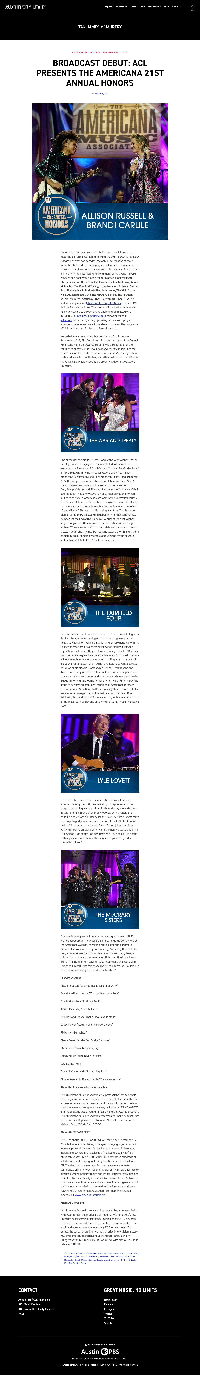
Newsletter (121, 6)
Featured (95, 52)
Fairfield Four (92, 1256)
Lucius (126, 1256)
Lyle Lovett (76, 1260)
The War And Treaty (77, 1263)
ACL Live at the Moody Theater (36, 1309)
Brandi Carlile (132, 1253)
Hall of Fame (154, 6)
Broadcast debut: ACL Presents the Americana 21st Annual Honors (100, 73)
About (175, 6)
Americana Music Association (90, 1253)
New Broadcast (111, 52)
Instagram (110, 1309)
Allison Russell (70, 1253)
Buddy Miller (69, 1256)
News (142, 6)
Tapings (108, 6)
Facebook (109, 1304)
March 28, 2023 (101, 93)
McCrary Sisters (88, 1260)
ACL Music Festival (29, 1304)
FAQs (21, 1314)
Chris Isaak (80, 1256)
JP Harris (118, 1256)
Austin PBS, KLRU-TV (104, 1344)
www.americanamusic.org (90, 1195)
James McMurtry (106, 1256)
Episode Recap (79, 52)
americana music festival (115, 1253)
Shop (166, 6)
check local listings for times (104, 303)
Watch (133, 6)
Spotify (108, 1323)
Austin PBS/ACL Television (34, 1300)
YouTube (109, 1318)
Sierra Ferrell (116, 1260)
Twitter (108, 1314)
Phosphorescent (103, 1260)
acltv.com (66, 320)
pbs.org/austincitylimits (91, 316)
